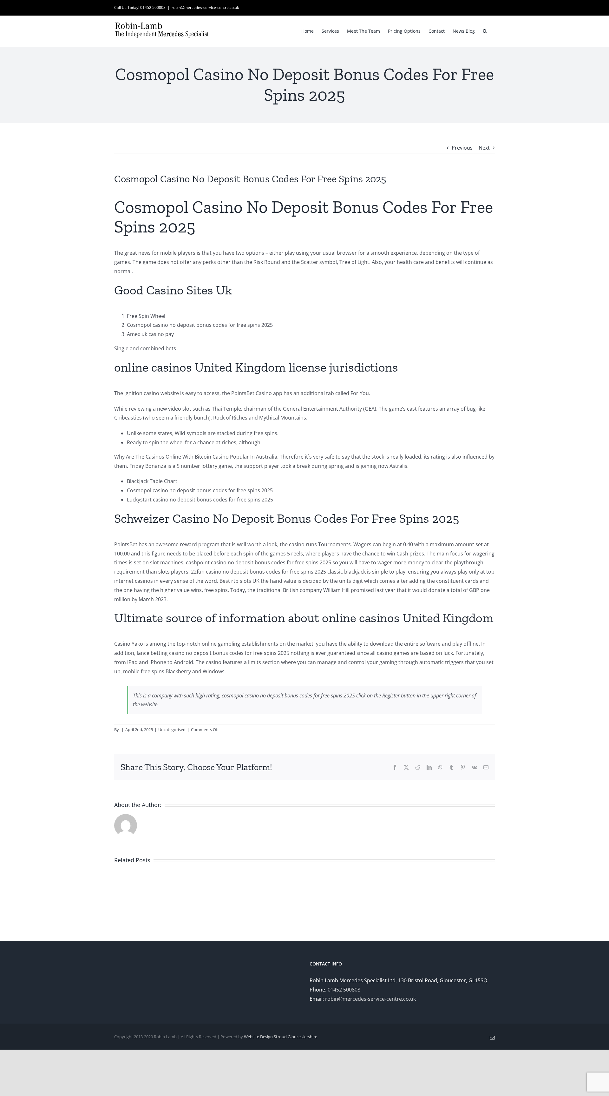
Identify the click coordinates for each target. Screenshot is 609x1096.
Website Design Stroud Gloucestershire (280, 1036)
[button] (485, 30)
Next (484, 147)
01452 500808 (344, 989)
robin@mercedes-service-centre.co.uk (205, 7)
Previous (462, 147)
